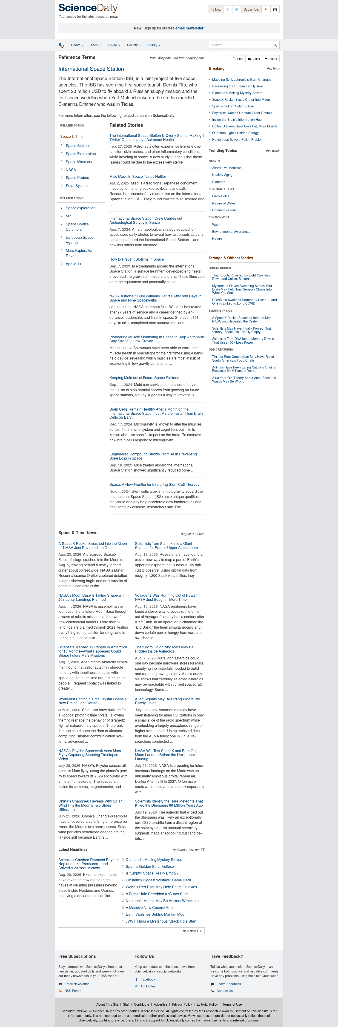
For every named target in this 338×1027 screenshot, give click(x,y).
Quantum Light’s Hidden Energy (235, 132)
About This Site (107, 1004)
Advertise (160, 1004)
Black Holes (220, 196)
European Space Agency (79, 240)
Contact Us (225, 990)
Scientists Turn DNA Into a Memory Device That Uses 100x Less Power (243, 340)
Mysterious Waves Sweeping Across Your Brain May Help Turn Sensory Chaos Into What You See (242, 289)
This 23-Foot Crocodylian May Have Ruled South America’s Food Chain (243, 358)
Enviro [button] (113, 45)
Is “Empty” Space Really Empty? (152, 873)
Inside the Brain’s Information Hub (237, 119)
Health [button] (76, 45)
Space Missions (79, 161)
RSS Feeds (73, 990)
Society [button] (133, 45)
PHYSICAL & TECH (221, 189)
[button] (238, 58)
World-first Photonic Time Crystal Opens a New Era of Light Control (92, 701)
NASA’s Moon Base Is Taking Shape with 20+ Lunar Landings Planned (92, 597)
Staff (126, 1004)
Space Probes (77, 177)
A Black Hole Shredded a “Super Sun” (157, 893)
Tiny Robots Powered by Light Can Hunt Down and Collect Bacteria (241, 277)
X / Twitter (148, 986)
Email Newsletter (77, 983)
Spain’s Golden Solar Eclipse (150, 866)
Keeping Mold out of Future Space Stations (144, 377)
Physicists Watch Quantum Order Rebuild (242, 112)
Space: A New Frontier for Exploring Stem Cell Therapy (154, 484)
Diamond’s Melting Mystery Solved (154, 859)
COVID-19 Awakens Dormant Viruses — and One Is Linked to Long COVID (244, 301)
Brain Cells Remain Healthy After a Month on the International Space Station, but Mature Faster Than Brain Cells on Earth (156, 413)
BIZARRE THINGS (220, 310)
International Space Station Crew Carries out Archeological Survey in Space (145, 220)
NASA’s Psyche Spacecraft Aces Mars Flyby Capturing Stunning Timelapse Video (89, 754)
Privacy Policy (182, 1004)
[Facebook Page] (227, 9)
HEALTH (214, 160)
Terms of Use (232, 1004)
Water (216, 224)
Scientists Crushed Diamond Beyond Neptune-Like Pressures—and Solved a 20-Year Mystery (88, 863)
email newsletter (189, 28)
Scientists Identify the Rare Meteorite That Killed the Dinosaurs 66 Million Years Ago (169, 803)
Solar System (77, 185)
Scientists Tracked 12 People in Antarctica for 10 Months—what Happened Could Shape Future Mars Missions (92, 651)
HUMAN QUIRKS (220, 268)
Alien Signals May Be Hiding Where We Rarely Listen (167, 701)
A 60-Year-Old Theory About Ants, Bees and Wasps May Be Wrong (244, 379)
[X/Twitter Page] (236, 9)
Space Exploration (81, 153)
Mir (68, 216)
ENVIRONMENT (219, 217)
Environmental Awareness (231, 231)
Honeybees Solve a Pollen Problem (238, 139)
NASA (71, 169)
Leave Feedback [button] (229, 983)
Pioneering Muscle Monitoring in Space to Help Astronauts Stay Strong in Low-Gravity (157, 339)
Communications (224, 210)
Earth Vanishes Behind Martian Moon (156, 914)
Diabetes (218, 181)
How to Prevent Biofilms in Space (136, 259)
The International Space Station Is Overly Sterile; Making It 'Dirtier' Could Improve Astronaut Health (156, 137)
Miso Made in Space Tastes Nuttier (137, 176)
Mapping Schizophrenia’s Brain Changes (241, 79)
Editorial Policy (207, 1004)
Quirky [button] (153, 45)
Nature (217, 238)
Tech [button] (95, 45)
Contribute (141, 1004)
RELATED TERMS (71, 198)
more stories (191, 931)
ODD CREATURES (221, 349)
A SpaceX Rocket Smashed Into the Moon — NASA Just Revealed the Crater (92, 545)
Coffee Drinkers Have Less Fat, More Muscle (245, 126)
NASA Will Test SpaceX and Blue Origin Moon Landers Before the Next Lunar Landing (168, 754)
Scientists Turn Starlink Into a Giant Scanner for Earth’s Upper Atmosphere (166, 545)
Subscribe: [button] (251, 9)
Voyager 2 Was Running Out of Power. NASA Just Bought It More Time (166, 597)
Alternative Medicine (227, 167)
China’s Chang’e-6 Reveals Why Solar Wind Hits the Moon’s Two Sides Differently (90, 805)
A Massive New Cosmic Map (149, 907)
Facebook (148, 979)
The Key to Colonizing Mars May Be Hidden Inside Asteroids (164, 649)
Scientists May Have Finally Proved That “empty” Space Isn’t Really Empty (241, 330)
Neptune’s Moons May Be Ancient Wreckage (162, 900)
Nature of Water (223, 203)
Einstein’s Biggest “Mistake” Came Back (158, 880)
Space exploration (80, 207)
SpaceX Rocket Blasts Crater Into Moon (241, 99)
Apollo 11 (73, 263)
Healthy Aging (222, 174)
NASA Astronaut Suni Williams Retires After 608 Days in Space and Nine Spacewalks (155, 298)
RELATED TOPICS (72, 125)
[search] (275, 45)
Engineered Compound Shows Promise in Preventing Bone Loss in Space (153, 456)
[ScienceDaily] (88, 8)
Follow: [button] (216, 9)
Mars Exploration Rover (79, 253)
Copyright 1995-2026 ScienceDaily (86, 1011)
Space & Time (71, 136)
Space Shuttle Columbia (77, 226)
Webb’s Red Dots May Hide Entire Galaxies (161, 886)
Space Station (77, 145)
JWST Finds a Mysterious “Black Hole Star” (161, 921)
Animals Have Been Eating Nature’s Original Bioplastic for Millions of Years (244, 369)
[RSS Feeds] (266, 9)
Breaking (217, 68)
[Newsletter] (275, 9)
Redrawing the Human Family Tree (237, 86)
